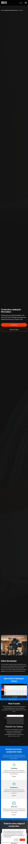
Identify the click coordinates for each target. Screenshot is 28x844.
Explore (14, 776)
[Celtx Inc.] (4, 2)
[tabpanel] (14, 725)
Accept (22, 839)
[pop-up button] (23, 696)
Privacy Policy (8, 836)
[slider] (14, 693)
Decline (16, 839)
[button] (3, 696)
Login (20, 2)
